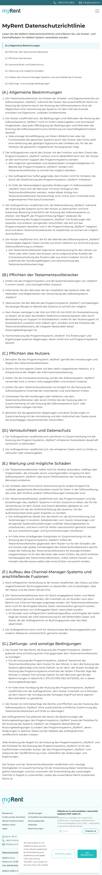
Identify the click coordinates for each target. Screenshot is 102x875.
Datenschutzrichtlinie (12, 852)
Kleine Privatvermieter (13, 821)
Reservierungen (36, 828)
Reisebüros (7, 813)
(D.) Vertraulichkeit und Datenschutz (24, 64)
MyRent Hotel (8, 825)
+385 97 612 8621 (66, 2)
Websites (32, 825)
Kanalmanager (35, 813)
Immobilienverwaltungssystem (43, 817)
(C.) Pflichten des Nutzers (18, 58)
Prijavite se (90, 831)
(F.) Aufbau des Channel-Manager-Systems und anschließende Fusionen (43, 77)
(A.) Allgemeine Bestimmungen (22, 45)
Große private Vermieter (14, 817)
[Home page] (12, 11)
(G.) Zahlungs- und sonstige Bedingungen (27, 83)
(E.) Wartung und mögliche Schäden (24, 71)
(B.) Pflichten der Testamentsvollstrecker (26, 52)
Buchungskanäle (36, 821)
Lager (5, 828)
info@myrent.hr (91, 2)
